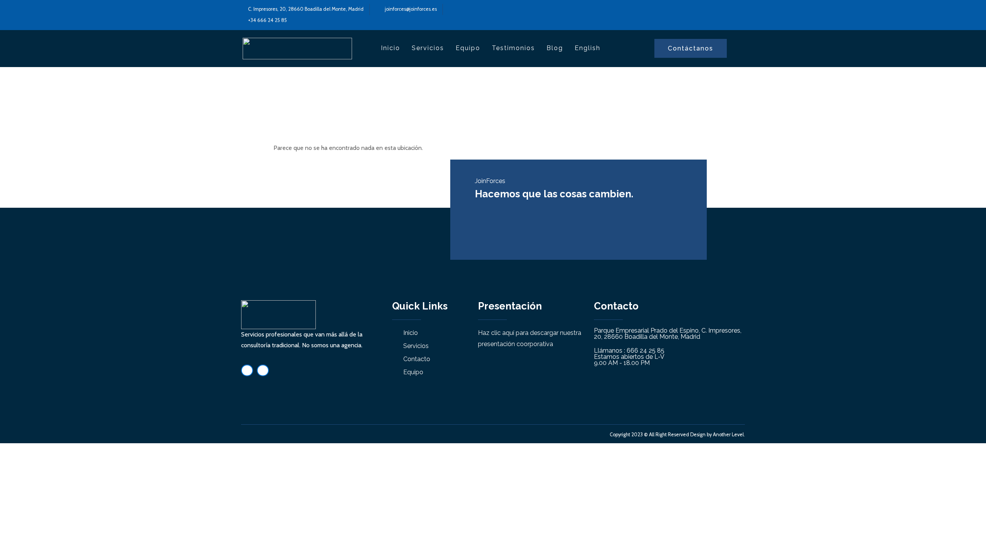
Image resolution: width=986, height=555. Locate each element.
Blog (555, 48)
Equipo (468, 48)
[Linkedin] (247, 371)
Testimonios (513, 48)
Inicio (390, 48)
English (587, 48)
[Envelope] (263, 371)
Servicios (428, 48)
